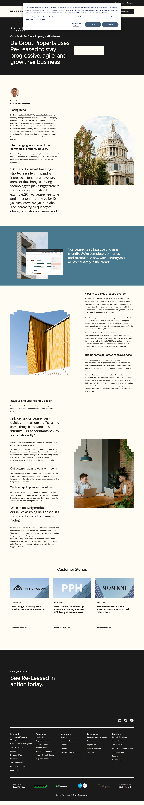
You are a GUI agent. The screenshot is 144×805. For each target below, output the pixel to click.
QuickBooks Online (17, 766)
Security (115, 756)
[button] (19, 637)
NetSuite (13, 759)
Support (130, 3)
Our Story (65, 737)
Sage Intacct (15, 770)
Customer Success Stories (97, 737)
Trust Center (117, 760)
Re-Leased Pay (16, 755)
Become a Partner (68, 741)
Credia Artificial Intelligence (21, 744)
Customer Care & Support (71, 752)
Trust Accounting (16, 747)
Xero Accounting (16, 762)
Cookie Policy (117, 745)
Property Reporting (43, 759)
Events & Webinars (94, 748)
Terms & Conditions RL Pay (122, 748)
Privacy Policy (117, 741)
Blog (88, 741)
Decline (110, 24)
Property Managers (43, 741)
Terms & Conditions (119, 737)
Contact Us (119, 3)
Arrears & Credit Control (45, 755)
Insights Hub (91, 745)
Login (110, 3)
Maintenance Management (46, 751)
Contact (64, 748)
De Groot (13, 115)
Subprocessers (118, 752)
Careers (64, 745)
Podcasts (90, 752)
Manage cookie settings (76, 24)
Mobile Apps (15, 751)
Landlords (40, 737)
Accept (93, 24)
